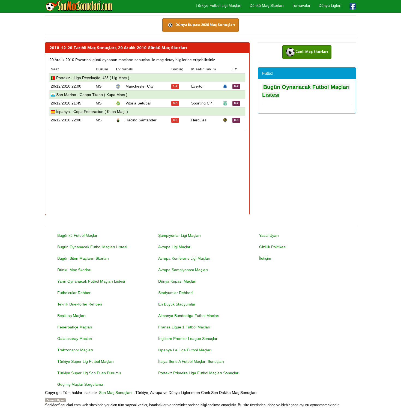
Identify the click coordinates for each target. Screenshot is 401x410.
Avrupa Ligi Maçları (174, 247)
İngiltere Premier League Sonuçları (188, 338)
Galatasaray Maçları (74, 338)
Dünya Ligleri (330, 5)
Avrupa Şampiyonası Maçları (183, 270)
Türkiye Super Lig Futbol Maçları (85, 361)
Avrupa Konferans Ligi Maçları (184, 258)
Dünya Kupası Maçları (177, 281)
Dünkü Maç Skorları (267, 5)
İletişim (265, 258)
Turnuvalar (301, 5)
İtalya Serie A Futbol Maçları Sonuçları (191, 361)
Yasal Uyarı (269, 235)
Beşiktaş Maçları (71, 315)
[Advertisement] (147, 172)
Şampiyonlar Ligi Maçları (179, 235)
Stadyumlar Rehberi (175, 293)
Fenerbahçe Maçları (74, 327)
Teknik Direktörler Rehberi (79, 304)
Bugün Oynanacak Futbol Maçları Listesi (92, 247)
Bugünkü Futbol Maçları (77, 235)
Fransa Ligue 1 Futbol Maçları (184, 327)
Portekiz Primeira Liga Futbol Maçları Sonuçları (199, 373)
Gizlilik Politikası (272, 247)
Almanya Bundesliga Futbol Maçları (188, 315)
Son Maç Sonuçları (115, 392)
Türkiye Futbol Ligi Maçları (218, 5)
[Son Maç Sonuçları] (79, 6)
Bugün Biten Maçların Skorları (83, 258)
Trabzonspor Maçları (75, 350)
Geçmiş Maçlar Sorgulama (80, 384)
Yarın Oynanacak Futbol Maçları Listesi (91, 281)
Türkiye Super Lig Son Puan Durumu (89, 373)
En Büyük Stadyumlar (176, 304)
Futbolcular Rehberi (74, 293)
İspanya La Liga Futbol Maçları (185, 350)
